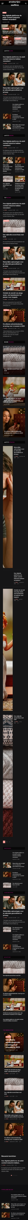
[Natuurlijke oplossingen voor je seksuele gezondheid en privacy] (14, 29)
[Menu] (3, 3)
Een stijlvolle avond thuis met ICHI (19, 42)
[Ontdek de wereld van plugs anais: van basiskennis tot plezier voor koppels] (20, 179)
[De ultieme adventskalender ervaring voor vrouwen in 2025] (7, 116)
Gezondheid (6, 247)
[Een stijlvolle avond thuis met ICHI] (8, 179)
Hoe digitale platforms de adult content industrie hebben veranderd (12, 17)
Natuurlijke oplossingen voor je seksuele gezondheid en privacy (12, 32)
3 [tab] (14, 1175)
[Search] (25, 3)
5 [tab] (16, 1175)
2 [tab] (12, 1175)
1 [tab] (11, 1175)
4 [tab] (15, 1175)
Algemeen (6, 220)
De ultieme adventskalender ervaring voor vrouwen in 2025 (7, 42)
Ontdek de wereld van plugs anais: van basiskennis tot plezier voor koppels (20, 187)
